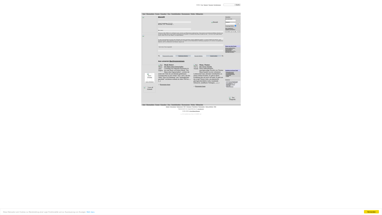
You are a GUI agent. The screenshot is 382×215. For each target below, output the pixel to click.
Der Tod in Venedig (205, 66)
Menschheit (228, 75)
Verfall (227, 76)
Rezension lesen (165, 84)
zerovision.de (201, 108)
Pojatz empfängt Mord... (230, 48)
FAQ (185, 106)
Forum (157, 14)
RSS (215, 106)
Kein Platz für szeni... (229, 52)
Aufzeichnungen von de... (230, 51)
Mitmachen (199, 14)
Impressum (189, 106)
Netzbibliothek (176, 14)
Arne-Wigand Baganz (195, 111)
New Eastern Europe (230, 84)
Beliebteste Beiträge (183, 55)
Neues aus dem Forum (230, 46)
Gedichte (230, 82)
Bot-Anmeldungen (229, 49)
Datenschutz (180, 106)
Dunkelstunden (235, 81)
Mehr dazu (91, 212)
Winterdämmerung (230, 72)
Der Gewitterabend (230, 73)
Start (143, 14)
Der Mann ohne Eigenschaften (173, 66)
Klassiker (163, 14)
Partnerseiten (202, 106)
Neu (202, 4)
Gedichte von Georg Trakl (231, 70)
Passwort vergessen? (230, 29)
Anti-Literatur (173, 106)
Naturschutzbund (229, 86)
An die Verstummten (230, 74)
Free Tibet (228, 85)
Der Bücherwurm (217, 4)
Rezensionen (186, 14)
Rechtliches (195, 106)
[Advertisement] (233, 39)
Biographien (150, 14)
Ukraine (167, 106)
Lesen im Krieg (228, 50)
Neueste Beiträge (198, 55)
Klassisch (206, 4)
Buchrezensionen (177, 61)
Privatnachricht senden (168, 55)
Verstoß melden (213, 55)
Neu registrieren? (229, 28)
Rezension (211, 4)
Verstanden (371, 212)
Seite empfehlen (209, 106)
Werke (193, 14)
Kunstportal (228, 83)
